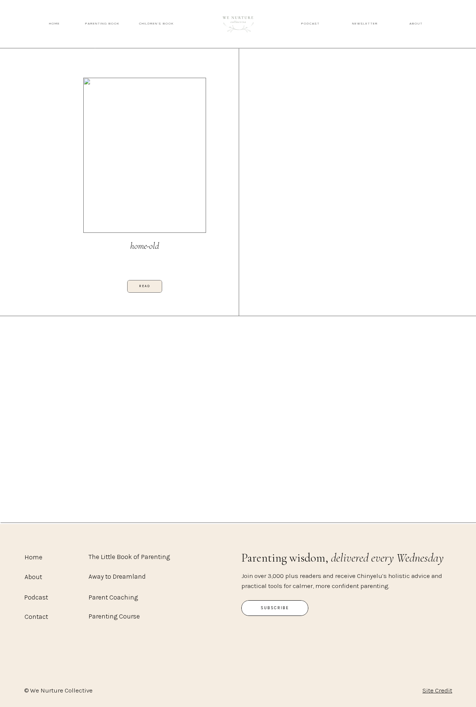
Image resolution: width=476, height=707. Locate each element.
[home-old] (144, 155)
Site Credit (437, 690)
